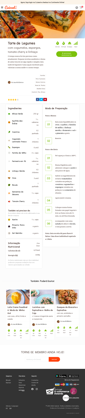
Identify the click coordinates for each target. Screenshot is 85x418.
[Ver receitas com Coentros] (9, 132)
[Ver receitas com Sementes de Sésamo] (9, 193)
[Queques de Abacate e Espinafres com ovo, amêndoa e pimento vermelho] (67, 297)
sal (73, 130)
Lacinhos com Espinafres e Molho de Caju (42, 310)
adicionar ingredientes (67, 54)
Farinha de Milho (19, 153)
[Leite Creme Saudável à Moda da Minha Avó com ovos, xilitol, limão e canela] (18, 297)
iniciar (54, 359)
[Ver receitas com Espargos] (9, 147)
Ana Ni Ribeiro (18, 82)
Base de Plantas (40, 85)
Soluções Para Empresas (22, 382)
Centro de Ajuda (34, 384)
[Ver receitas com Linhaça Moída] (9, 171)
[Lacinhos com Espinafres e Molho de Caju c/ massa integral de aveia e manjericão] (42, 297)
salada (58, 224)
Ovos (14, 178)
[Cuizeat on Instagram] (37, 389)
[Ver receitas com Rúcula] (9, 185)
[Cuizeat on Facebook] (32, 389)
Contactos (34, 380)
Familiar (42, 75)
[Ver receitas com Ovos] (9, 178)
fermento (67, 130)
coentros (59, 184)
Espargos (16, 147)
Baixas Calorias (40, 82)
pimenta (60, 133)
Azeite (15, 219)
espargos (59, 187)
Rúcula (15, 185)
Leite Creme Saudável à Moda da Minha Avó (17, 310)
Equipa (8, 382)
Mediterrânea (41, 88)
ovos (57, 124)
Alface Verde (17, 113)
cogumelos (68, 184)
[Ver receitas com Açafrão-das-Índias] (9, 122)
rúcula (72, 224)
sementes (69, 190)
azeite (73, 168)
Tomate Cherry (18, 201)
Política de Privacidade (57, 408)
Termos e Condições (72, 408)
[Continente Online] (23, 390)
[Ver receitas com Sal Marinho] (9, 233)
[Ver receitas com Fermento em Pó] (9, 161)
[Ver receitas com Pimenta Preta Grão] (9, 226)
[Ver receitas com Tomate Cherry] (9, 201)
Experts (21, 387)
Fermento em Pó (19, 161)
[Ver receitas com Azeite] (9, 219)
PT (7, 408)
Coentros (16, 132)
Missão (8, 380)
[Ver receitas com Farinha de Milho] (9, 153)
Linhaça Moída (18, 171)
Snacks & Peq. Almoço (38, 92)
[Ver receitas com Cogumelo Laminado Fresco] (9, 140)
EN (10, 408)
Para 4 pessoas (40, 79)
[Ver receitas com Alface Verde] (9, 113)
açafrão (64, 124)
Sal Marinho (17, 233)
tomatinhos (67, 178)
